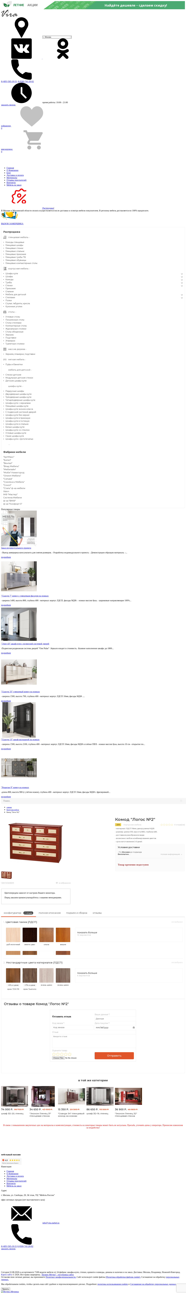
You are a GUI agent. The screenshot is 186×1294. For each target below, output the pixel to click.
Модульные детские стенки (19, 378)
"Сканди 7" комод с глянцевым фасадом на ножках (25, 596)
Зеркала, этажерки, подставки (20, 354)
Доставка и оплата (15, 175)
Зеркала (9, 335)
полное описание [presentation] (50, 912)
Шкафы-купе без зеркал (17, 415)
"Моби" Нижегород (13, 472)
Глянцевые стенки (14, 248)
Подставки (10, 338)
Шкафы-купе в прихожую (17, 418)
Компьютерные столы (16, 326)
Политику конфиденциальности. (61, 1277)
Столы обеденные (14, 332)
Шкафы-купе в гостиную (17, 421)
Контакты (11, 182)
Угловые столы (12, 317)
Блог (9, 173)
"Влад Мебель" (11, 466)
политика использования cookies (112, 1284)
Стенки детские (13, 375)
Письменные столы (14, 320)
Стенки (9, 285)
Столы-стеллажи (13, 323)
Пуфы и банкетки (14, 364)
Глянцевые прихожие (15, 254)
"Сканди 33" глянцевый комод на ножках (20, 691)
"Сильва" (7, 479)
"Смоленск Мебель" (14, 482)
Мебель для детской (15, 294)
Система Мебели (12, 497)
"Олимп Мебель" (12, 475)
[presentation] (18, 914)
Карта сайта (6, 1274)
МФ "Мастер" (10, 494)
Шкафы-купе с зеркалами (18, 403)
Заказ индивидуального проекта (16, 548)
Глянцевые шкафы (14, 245)
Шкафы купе (11, 273)
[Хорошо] (65, 1054)
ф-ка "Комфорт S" (12, 504)
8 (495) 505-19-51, (9, 81)
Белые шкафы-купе (15, 427)
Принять (5, 1289)
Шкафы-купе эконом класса (19, 409)
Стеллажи (10, 297)
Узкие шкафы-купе (14, 436)
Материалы (12, 177)
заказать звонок (8, 105)
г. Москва (47, 37)
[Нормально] (61, 1054)
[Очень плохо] (54, 1054)
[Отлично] (69, 1054)
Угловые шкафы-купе (15, 433)
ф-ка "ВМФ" (9, 500)
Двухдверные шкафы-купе (18, 394)
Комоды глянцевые (14, 242)
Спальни (9, 291)
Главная (10, 168)
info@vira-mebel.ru (50, 1223)
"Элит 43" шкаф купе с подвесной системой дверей (25, 644)
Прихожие (10, 288)
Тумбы (8, 282)
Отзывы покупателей (16, 180)
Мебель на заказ (14, 185)
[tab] (18, 914)
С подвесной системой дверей (20, 412)
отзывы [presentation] (97, 912)
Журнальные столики (15, 329)
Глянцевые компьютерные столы (21, 263)
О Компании (12, 170)
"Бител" (7, 460)
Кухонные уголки (13, 306)
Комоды (9, 279)
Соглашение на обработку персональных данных (153, 1284)
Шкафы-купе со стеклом (17, 430)
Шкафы (9, 276)
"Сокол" (7, 485)
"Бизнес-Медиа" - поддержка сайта (57, 1274)
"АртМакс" (8, 457)
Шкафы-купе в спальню (17, 424)
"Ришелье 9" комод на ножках (15, 787)
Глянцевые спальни (14, 251)
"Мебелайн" (9, 469)
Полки (8, 300)
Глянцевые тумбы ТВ (15, 257)
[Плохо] (58, 1054)
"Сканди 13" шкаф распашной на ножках (20, 739)
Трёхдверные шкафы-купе (18, 397)
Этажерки (10, 341)
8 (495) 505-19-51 (9, 1246)
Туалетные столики (14, 344)
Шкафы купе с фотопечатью (19, 439)
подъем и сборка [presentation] (76, 912)
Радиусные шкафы (14, 391)
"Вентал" (7, 463)
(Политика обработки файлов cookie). (123, 1277)
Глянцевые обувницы (15, 260)
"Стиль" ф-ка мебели (14, 488)
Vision (6, 491)
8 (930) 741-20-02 (26, 81)
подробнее (6, 557)
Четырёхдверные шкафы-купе (20, 400)
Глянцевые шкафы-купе (16, 406)
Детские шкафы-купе (16, 381)
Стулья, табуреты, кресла (17, 303)
